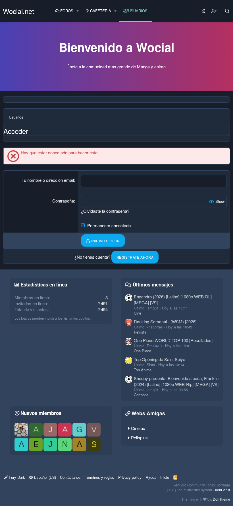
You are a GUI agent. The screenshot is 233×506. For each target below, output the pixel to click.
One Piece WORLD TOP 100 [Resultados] (173, 340)
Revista (140, 332)
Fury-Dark (16, 477)
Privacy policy (130, 477)
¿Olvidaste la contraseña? (105, 211)
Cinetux (138, 428)
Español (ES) (44, 477)
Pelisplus (139, 437)
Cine (137, 313)
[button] (77, 11)
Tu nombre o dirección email (48, 180)
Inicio (164, 477)
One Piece (142, 350)
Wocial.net (18, 11)
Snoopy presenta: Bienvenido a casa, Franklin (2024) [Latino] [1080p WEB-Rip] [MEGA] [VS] (176, 381)
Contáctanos (70, 477)
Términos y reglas (99, 477)
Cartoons (141, 394)
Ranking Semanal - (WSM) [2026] (165, 321)
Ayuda (151, 477)
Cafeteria (100, 10)
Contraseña (63, 201)
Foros (66, 10)
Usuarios (137, 10)
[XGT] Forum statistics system (198, 489)
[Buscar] (227, 11)
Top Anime (142, 369)
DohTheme (221, 499)
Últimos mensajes (153, 284)
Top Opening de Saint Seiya (159, 359)
